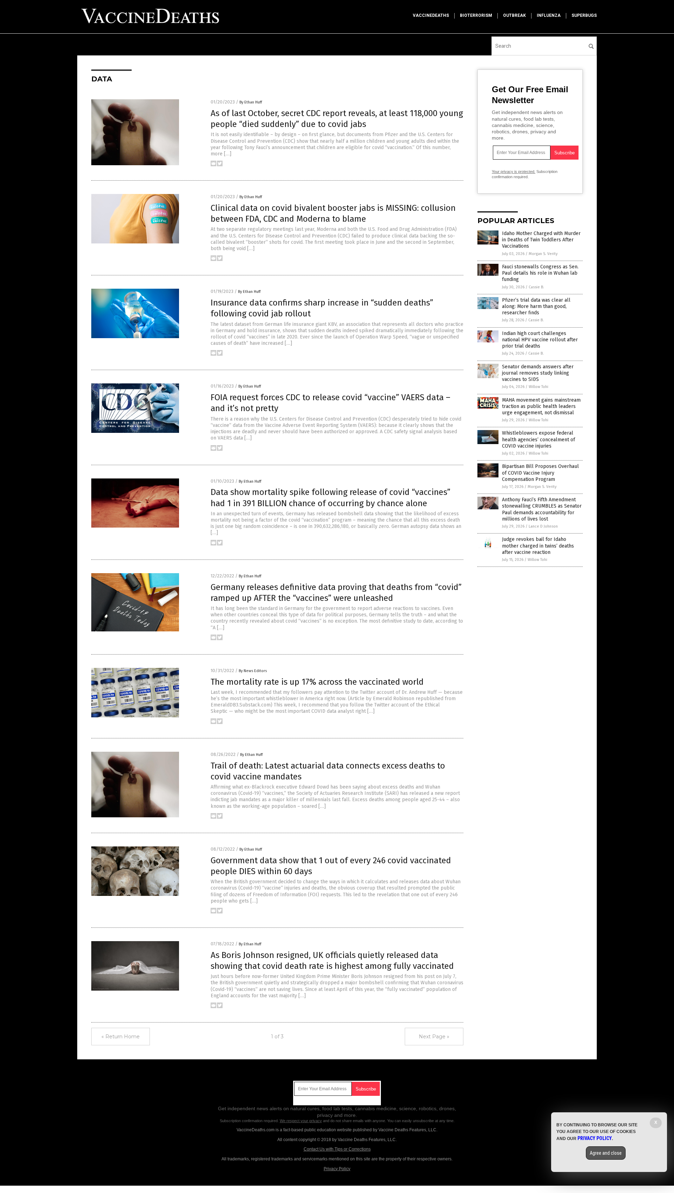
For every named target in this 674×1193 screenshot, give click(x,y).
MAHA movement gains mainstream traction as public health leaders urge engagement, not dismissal (541, 406)
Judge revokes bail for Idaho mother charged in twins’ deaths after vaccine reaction (538, 545)
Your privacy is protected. (513, 171)
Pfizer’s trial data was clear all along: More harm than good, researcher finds (536, 306)
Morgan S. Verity (543, 254)
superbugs (584, 15)
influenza (549, 15)
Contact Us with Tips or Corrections (337, 1149)
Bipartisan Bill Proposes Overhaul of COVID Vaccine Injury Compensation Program (540, 472)
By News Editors (253, 671)
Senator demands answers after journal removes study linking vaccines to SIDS (538, 373)
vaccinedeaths (431, 15)
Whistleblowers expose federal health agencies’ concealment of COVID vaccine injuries (538, 439)
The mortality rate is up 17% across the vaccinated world (317, 682)
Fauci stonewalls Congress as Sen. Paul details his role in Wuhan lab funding (540, 273)
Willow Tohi (538, 386)
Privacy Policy (337, 1168)
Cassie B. (536, 287)
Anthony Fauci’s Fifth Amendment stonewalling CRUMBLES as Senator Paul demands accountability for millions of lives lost (542, 509)
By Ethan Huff (250, 102)
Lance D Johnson (543, 526)
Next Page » (434, 1036)
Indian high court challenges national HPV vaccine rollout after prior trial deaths (540, 339)
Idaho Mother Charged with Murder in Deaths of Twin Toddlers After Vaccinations (541, 239)
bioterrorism (476, 15)
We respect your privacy (301, 1121)
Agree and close (606, 1153)
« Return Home (120, 1036)
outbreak (514, 15)
